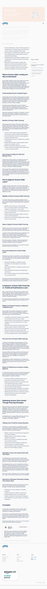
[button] (43, 23)
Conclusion (33, 75)
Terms (37, 582)
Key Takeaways (34, 62)
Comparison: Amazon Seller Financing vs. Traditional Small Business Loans (37, 70)
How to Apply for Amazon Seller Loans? (38, 67)
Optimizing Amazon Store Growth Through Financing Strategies (37, 73)
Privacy (40, 582)
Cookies (43, 582)
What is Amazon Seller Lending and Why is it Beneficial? (38, 65)
